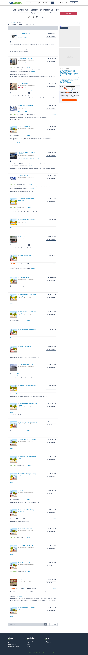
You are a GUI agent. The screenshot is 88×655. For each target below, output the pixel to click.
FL (11, 22)
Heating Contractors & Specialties (67, 70)
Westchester (19, 596)
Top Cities (47, 641)
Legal (61, 652)
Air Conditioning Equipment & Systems (69, 73)
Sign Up (65, 2)
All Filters (12, 28)
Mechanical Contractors (65, 82)
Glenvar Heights (20, 209)
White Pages (29, 642)
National (28, 644)
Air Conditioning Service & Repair (67, 71)
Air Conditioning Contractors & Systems (26, 35)
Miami (14, 22)
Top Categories (48, 642)
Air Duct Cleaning (64, 81)
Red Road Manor (20, 142)
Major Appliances (64, 72)
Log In (59, 2)
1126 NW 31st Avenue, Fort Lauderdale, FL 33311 (29, 158)
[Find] (52, 3)
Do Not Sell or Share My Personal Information (42, 652)
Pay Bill (28, 646)
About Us (10, 641)
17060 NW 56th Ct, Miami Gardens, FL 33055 (28, 131)
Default (54, 28)
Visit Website (52, 36)
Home (9, 22)
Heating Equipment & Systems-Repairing (69, 76)
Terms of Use (56, 652)
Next (55, 624)
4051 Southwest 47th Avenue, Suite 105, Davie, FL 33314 (30, 180)
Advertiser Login (30, 641)
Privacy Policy (29, 652)
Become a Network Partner (13, 646)
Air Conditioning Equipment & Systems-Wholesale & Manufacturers (69, 80)
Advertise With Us (12, 644)
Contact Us (10, 642)
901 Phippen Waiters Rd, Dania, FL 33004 (27, 90)
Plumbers (62, 78)
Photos (28, 42)
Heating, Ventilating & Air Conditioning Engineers (68, 75)
